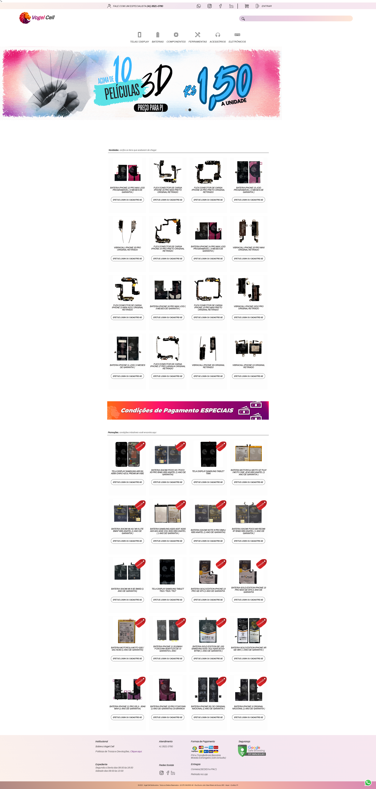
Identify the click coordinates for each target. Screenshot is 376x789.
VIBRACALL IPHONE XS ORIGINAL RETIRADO (208, 366)
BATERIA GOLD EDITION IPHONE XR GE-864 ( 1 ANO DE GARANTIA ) (248, 649)
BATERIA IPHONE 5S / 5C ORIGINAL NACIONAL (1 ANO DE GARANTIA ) (208, 707)
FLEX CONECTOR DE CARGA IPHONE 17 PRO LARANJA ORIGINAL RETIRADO (167, 366)
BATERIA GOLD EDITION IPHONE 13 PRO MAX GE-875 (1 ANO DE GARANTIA (248, 590)
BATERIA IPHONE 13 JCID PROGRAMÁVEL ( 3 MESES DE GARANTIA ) (248, 190)
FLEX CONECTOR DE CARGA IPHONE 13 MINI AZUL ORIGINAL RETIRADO (127, 307)
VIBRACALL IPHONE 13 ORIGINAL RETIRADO (249, 366)
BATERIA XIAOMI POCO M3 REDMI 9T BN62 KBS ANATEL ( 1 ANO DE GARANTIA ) (248, 531)
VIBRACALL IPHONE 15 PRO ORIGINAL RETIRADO (127, 248)
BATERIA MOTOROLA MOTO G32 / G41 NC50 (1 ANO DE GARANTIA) (127, 649)
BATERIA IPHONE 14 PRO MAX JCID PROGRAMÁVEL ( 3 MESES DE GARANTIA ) (208, 248)
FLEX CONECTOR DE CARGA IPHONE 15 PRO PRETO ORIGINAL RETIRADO (208, 190)
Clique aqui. (136, 751)
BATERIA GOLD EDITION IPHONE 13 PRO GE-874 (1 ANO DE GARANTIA (208, 590)
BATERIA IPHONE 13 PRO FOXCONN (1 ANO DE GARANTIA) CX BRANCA (168, 707)
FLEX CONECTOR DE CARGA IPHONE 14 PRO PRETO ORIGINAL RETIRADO (167, 248)
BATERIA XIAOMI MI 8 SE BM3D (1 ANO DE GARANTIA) (127, 590)
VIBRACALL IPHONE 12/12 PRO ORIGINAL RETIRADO (248, 307)
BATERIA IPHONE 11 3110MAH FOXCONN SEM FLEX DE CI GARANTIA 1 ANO (167, 648)
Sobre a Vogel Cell (104, 746)
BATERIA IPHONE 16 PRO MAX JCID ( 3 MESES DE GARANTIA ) (168, 307)
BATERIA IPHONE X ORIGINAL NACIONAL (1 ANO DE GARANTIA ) (248, 707)
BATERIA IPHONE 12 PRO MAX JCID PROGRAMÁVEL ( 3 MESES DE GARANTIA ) (127, 190)
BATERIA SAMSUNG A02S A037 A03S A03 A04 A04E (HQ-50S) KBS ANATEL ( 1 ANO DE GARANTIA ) (168, 531)
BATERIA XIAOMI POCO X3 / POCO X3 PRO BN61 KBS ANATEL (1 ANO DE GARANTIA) (168, 472)
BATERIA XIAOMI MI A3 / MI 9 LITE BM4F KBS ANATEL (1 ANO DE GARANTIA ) (127, 531)
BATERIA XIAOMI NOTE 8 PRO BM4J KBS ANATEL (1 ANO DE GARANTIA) (208, 531)
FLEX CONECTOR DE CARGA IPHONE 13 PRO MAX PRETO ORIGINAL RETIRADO (208, 307)
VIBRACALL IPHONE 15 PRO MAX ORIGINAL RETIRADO (249, 248)
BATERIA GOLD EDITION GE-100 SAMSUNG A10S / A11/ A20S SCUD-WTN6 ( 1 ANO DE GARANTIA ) (208, 648)
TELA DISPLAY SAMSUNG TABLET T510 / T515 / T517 (168, 590)
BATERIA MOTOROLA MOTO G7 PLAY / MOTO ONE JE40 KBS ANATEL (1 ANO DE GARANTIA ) (249, 472)
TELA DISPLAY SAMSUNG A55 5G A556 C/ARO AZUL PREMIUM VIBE (127, 472)
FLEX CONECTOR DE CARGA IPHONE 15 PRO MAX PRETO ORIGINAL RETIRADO (168, 190)
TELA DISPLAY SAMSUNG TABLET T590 (208, 472)
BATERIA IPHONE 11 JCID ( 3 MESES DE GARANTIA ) (127, 366)
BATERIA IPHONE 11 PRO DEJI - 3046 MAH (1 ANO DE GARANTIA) (127, 707)
